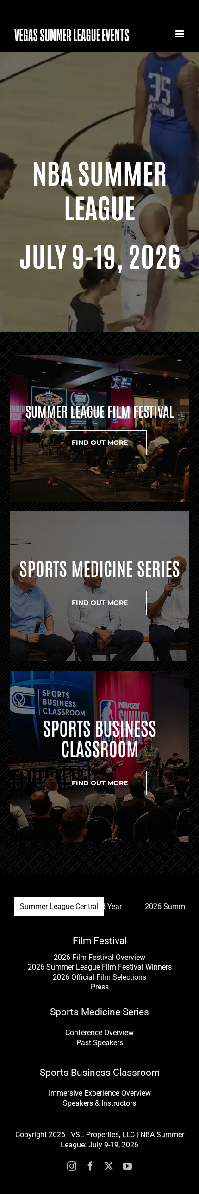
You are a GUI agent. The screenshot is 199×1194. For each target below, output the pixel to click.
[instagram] (71, 1166)
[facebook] (90, 1166)
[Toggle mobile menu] (180, 34)
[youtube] (127, 1166)
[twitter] (108, 1166)
